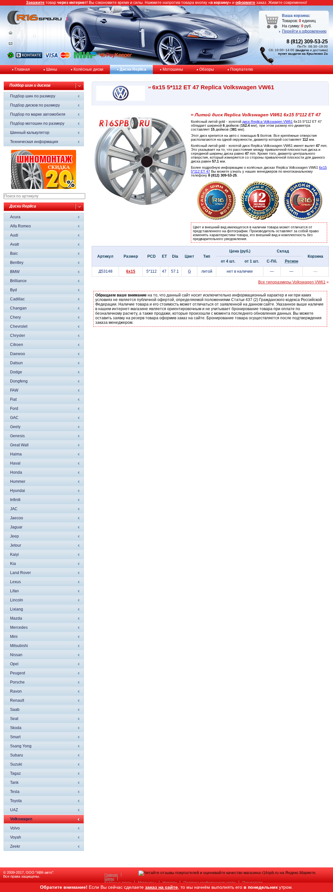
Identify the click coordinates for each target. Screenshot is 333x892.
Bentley (16, 262)
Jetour (15, 545)
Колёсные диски (88, 69)
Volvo (15, 828)
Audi (14, 235)
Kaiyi (14, 554)
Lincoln (16, 600)
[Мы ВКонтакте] (29, 57)
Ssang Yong (21, 746)
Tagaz (15, 773)
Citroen (16, 344)
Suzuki (16, 764)
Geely (15, 426)
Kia (13, 563)
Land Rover (20, 572)
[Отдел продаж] (10, 45)
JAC (14, 509)
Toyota (16, 800)
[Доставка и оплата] (216, 219)
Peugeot (17, 673)
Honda (16, 472)
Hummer (17, 481)
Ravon (16, 691)
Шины (51, 69)
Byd (13, 290)
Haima (16, 454)
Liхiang (16, 609)
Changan (18, 308)
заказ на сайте (161, 887)
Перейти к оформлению (304, 31)
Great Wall (19, 445)
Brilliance (18, 281)
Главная (22, 69)
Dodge (16, 372)
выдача (302, 50)
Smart (15, 737)
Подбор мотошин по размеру (37, 123)
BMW (15, 271)
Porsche (17, 682)
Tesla (15, 791)
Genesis (17, 436)
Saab (15, 709)
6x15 (130, 271)
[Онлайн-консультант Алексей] (10, 57)
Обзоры (206, 69)
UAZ (14, 810)
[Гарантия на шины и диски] (260, 219)
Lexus (15, 582)
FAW (14, 390)
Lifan (14, 591)
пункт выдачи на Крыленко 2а (303, 53)
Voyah (15, 837)
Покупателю (241, 69)
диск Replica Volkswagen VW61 (267, 121)
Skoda (15, 728)
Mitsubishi (19, 645)
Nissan (16, 655)
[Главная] (10, 34)
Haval (15, 463)
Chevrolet (18, 326)
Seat (14, 718)
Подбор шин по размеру (32, 96)
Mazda (16, 618)
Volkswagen (21, 819)
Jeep (14, 536)
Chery (15, 317)
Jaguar (16, 527)
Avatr (14, 244)
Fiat (13, 399)
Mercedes (19, 627)
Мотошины (173, 69)
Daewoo (17, 354)
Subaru (16, 755)
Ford (14, 408)
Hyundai (17, 490)
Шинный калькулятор (29, 132)
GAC (14, 417)
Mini (14, 636)
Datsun (16, 363)
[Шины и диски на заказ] (303, 219)
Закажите (35, 2)
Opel (14, 664)
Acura (15, 217)
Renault (17, 700)
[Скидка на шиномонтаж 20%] (43, 187)
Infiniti (15, 499)
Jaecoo (16, 518)
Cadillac (17, 299)
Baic (14, 253)
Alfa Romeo (20, 226)
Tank (14, 782)
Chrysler (17, 335)
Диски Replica (133, 69)
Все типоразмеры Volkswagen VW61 (292, 282)
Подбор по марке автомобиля (37, 114)
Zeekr (15, 846)
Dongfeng (19, 381)
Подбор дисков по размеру (35, 105)
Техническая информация (34, 141)
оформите (245, 2)
